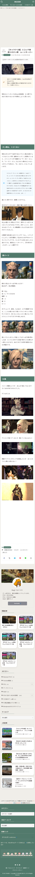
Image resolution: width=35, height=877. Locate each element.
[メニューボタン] (33, 1)
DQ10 (6, 692)
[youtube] (15, 865)
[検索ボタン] (1, 1)
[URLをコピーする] (31, 558)
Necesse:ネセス (8, 677)
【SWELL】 (22, 842)
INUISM (17, 2)
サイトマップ (19, 868)
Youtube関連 (8, 680)
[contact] (19, 865)
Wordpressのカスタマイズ (12, 706)
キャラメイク (7, 55)
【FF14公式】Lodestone (8, 837)
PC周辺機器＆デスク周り (11, 703)
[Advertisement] (17, 28)
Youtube (17, 603)
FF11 (5, 684)
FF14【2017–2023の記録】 (12, 695)
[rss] (17, 865)
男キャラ (5, 552)
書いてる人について (10, 868)
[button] (4, 558)
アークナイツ (8, 688)
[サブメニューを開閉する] (32, 684)
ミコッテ (16, 550)
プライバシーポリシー (17, 870)
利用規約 (18, 803)
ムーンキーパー (24, 550)
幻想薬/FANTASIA (8, 550)
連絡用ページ (26, 868)
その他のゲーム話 (9, 699)
